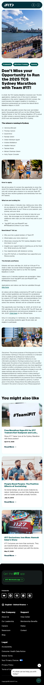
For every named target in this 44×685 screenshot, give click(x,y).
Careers (5, 626)
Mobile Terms (7, 656)
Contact (24, 630)
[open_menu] (38, 5)
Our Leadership (8, 621)
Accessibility (7, 647)
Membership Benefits (29, 621)
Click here (13, 313)
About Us (5, 617)
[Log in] (33, 5)
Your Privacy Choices (10, 660)
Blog (3, 635)
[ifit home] (9, 5)
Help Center (25, 617)
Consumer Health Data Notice (13, 651)
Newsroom (6, 630)
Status (23, 626)
